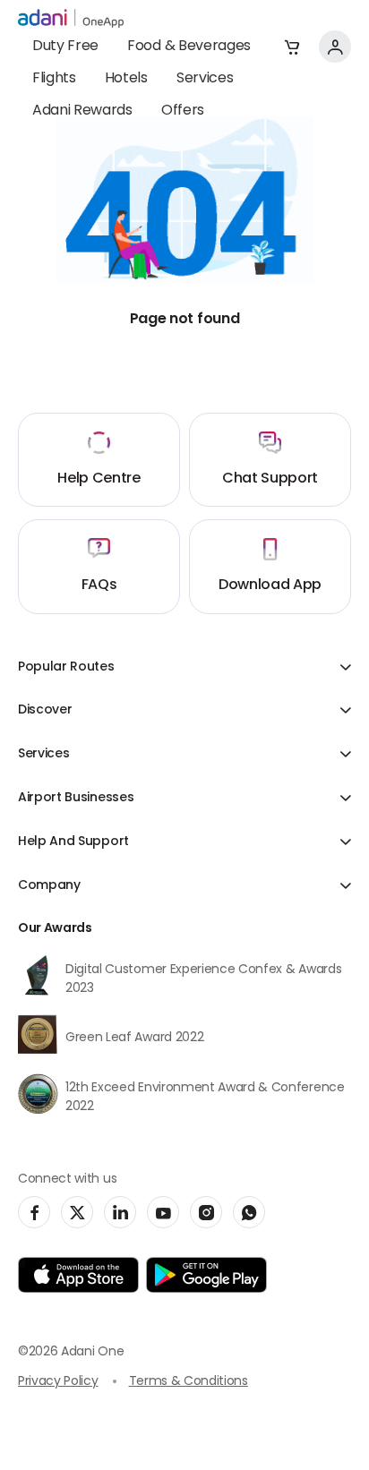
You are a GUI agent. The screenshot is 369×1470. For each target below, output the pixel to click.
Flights (54, 79)
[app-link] (78, 1275)
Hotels (126, 79)
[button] (292, 46)
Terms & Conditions (188, 1381)
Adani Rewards (82, 111)
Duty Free (65, 46)
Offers (182, 111)
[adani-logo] (71, 18)
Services (204, 79)
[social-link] (34, 1212)
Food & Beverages (189, 46)
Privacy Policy (58, 1381)
